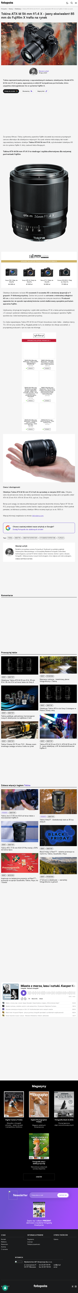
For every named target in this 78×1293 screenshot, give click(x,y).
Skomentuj (26, 91)
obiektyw (17, 538)
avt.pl (55, 1267)
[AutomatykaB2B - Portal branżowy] (40, 1286)
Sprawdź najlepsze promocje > (39, 340)
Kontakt (3, 1239)
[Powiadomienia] (5, 1288)
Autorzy (3, 1247)
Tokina (10, 538)
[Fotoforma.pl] (39, 257)
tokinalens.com (37, 516)
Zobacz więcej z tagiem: (15, 785)
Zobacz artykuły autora (23, 559)
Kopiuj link (41, 91)
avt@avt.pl (57, 1265)
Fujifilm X (61, 538)
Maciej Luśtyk (44, 71)
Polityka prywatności (33, 1244)
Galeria (56, 1239)
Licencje (30, 1242)
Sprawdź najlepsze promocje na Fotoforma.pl (39, 261)
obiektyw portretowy (30, 538)
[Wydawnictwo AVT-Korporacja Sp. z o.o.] (18, 1265)
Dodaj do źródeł (9, 91)
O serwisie (4, 1249)
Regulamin (30, 1239)
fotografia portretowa (47, 538)
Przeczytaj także (9, 652)
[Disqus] (39, 623)
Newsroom (4, 1244)
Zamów (39, 1177)
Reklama (3, 1242)
